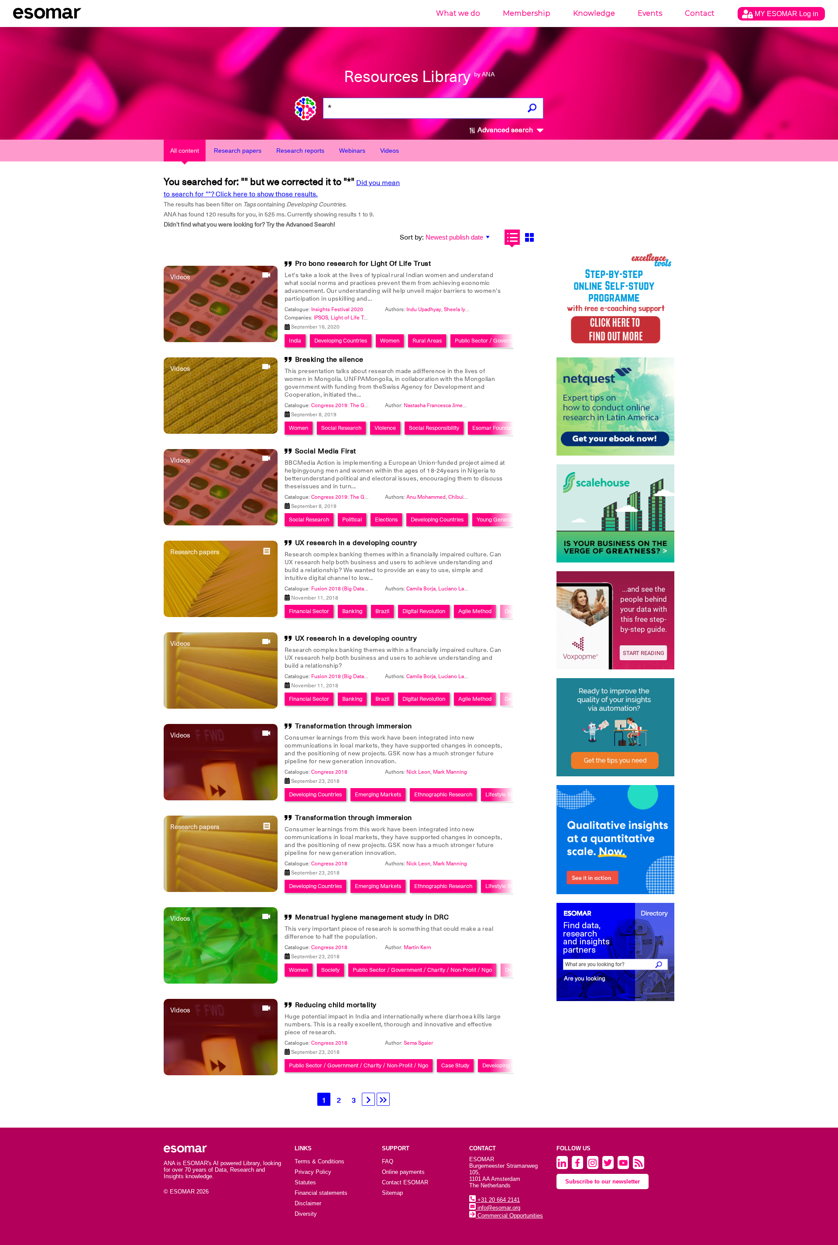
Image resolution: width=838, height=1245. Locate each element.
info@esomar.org (498, 1207)
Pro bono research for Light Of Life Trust (363, 263)
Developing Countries (340, 340)
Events (650, 13)
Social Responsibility (434, 428)
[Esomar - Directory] (615, 952)
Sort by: (412, 237)
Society (330, 970)
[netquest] (615, 406)
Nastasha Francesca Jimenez (437, 405)
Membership (526, 13)
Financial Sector (309, 611)
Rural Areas (427, 340)
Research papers (237, 150)
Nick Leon (418, 771)
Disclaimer (308, 1203)
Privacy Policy (313, 1172)
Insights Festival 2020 (337, 309)
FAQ (387, 1161)
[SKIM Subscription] (615, 727)
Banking (352, 611)
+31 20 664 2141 (498, 1200)
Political (352, 519)
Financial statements (321, 1193)
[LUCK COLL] (615, 513)
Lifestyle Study (503, 794)
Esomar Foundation (496, 428)
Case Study (455, 1065)
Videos (389, 150)
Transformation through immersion (353, 726)
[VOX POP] (615, 620)
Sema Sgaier (418, 1042)
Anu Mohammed (426, 497)
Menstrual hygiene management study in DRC (372, 917)
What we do (458, 13)
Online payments (403, 1172)
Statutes (305, 1182)
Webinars (352, 150)
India (295, 340)
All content (184, 150)
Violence (385, 428)
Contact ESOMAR (405, 1182)
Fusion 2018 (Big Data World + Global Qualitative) (370, 588)
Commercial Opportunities (509, 1215)
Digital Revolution (423, 611)
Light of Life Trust (352, 317)
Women (389, 340)
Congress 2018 (329, 771)
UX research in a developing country (356, 542)
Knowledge (594, 13)
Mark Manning (450, 771)
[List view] (512, 237)
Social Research (341, 428)
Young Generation (499, 519)
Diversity (306, 1214)
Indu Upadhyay (423, 309)
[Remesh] (615, 839)
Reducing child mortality (336, 1005)
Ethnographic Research (443, 794)
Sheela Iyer (457, 309)
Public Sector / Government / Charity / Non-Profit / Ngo (422, 970)
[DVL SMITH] (615, 299)
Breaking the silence (329, 359)
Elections (386, 519)
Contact (699, 13)
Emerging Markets (378, 794)
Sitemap (392, 1193)
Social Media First (325, 451)
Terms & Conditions (319, 1161)
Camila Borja (421, 588)
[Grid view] (529, 237)
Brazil (382, 611)
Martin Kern (417, 947)
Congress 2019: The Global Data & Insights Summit (372, 405)
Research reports (300, 150)
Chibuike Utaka (466, 497)
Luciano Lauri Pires (460, 588)
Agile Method (474, 611)
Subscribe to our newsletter (602, 1181)
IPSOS (321, 317)
